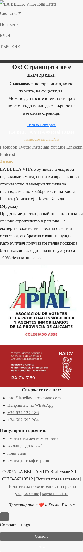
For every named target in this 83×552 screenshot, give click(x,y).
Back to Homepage (41, 125)
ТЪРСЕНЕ (10, 46)
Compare (41, 536)
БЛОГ (5, 35)
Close (42, 547)
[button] (41, 56)
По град (7, 24)
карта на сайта (55, 493)
